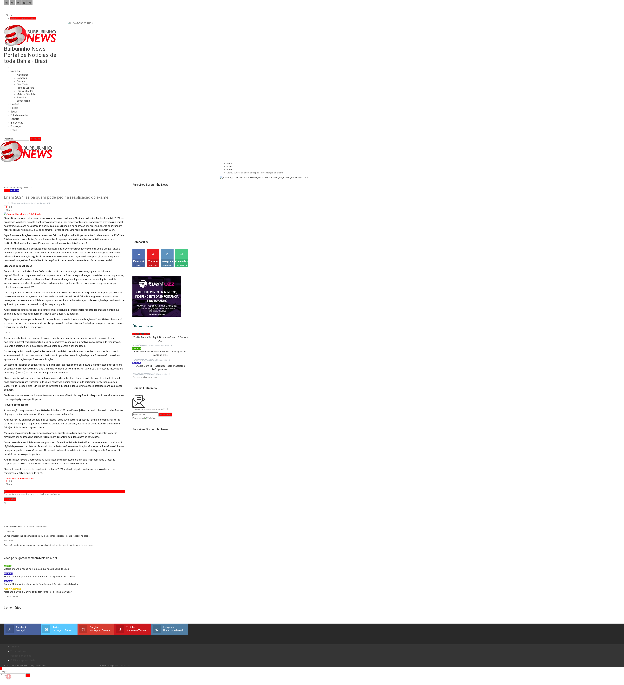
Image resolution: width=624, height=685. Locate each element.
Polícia (14, 107)
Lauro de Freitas (25, 91)
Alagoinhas (22, 74)
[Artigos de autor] (10, 518)
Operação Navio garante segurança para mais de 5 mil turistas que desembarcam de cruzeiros (48, 545)
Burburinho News (14, 478)
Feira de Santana (25, 87)
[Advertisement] (156, 211)
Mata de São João (26, 94)
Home (15, 646)
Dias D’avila (22, 84)
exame (30, 478)
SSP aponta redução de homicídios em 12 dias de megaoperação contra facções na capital (47, 536)
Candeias (21, 81)
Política (14, 104)
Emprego (15, 126)
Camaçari (22, 78)
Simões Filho (23, 100)
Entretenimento (19, 115)
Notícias (15, 71)
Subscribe (10, 499)
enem (24, 478)
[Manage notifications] (8, 676)
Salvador (21, 97)
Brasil (7, 190)
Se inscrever (165, 414)
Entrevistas (16, 122)
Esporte (14, 118)
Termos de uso (18, 651)
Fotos (13, 130)
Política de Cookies (20, 655)
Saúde (14, 111)
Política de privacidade (22, 660)
